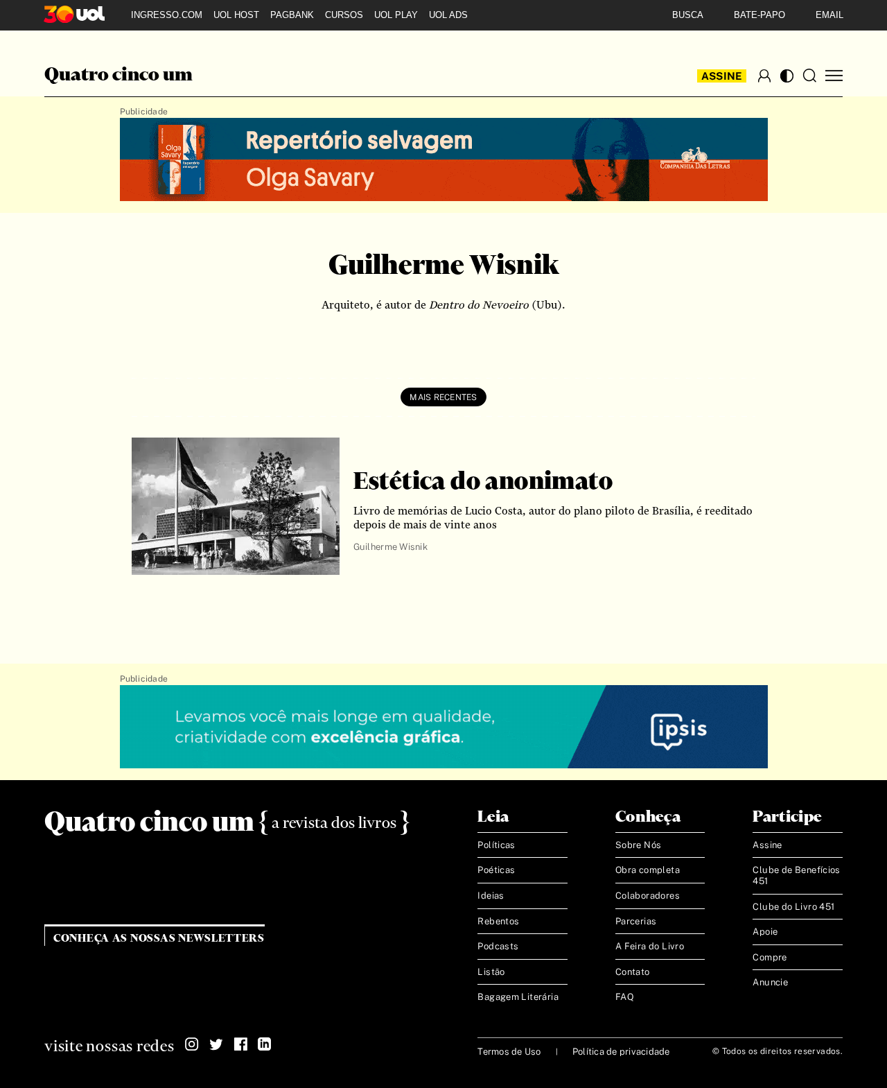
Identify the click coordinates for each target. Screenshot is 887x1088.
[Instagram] (192, 1044)
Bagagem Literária (518, 997)
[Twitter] (216, 1044)
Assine (722, 76)
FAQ (624, 997)
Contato (632, 972)
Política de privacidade (621, 1051)
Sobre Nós (638, 845)
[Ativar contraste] (786, 76)
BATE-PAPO (759, 15)
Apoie (765, 931)
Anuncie (770, 982)
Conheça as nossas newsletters (159, 938)
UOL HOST (236, 15)
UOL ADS (448, 15)
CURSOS (344, 15)
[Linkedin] (265, 1044)
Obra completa (647, 870)
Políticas (496, 845)
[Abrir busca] (809, 76)
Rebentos (498, 921)
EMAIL (829, 15)
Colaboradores (647, 895)
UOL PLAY (396, 15)
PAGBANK (292, 15)
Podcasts (497, 946)
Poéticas (496, 870)
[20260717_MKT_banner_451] (444, 160)
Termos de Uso (509, 1051)
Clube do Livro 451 (793, 906)
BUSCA (687, 15)
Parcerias (636, 921)
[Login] (764, 76)
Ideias (490, 895)
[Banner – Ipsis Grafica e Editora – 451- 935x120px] (444, 727)
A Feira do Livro (649, 946)
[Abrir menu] (834, 76)
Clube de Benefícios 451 (796, 875)
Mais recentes (443, 397)
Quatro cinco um (118, 76)
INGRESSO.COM (166, 15)
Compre (770, 957)
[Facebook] (240, 1044)
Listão (490, 972)
